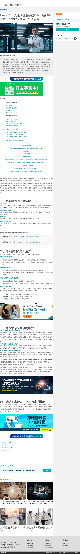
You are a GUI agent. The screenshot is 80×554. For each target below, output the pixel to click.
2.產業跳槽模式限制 (11, 108)
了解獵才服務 (48, 543)
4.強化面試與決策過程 (12, 125)
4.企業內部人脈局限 (11, 112)
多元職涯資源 (30, 548)
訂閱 (67, 30)
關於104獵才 (66, 543)
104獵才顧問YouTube (6, 451)
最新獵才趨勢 (48, 545)
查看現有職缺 (30, 543)
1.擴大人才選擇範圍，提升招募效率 (16, 132)
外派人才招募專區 (49, 548)
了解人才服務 (30, 545)
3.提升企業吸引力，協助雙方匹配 (15, 123)
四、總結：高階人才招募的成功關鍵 (13, 140)
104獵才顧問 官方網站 (6, 442)
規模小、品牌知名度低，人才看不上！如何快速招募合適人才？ (25, 242)
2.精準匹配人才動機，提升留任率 (15, 134)
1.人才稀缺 (9, 106)
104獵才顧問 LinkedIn (6, 448)
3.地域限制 (9, 110)
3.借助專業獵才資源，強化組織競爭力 (16, 137)
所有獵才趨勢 (4, 9)
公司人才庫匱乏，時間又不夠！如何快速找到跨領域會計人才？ (25, 237)
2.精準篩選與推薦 (11, 121)
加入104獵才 (66, 545)
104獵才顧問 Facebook (6, 445)
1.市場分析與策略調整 (12, 119)
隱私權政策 (3, 552)
